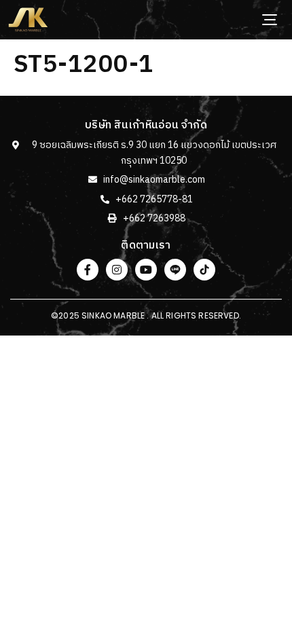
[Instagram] (117, 270)
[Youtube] (146, 270)
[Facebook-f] (87, 270)
